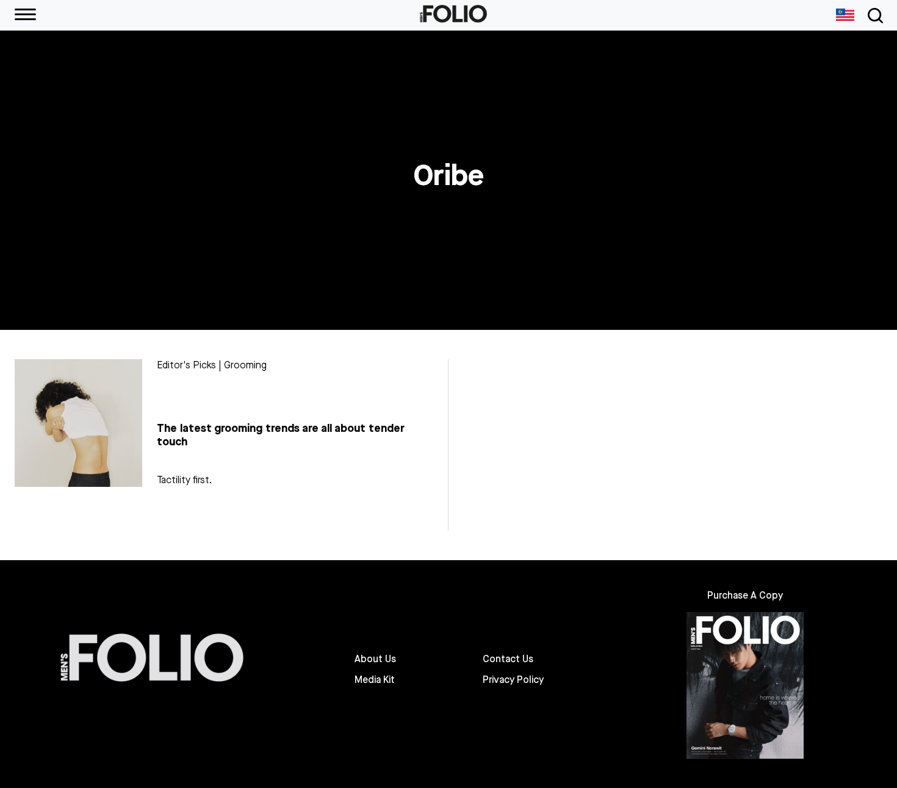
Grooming (245, 365)
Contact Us (508, 659)
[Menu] (25, 15)
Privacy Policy (513, 680)
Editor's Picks (186, 365)
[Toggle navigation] (873, 15)
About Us (375, 659)
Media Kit (375, 680)
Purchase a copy (745, 595)
